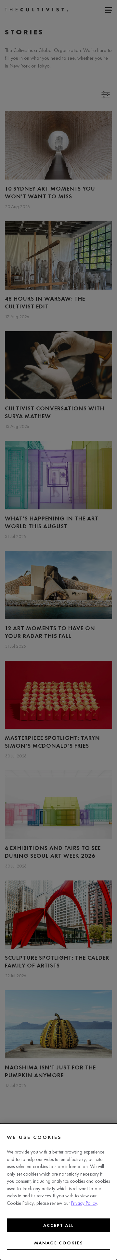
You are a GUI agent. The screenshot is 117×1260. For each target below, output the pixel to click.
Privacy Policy (84, 1203)
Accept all (58, 1225)
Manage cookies (58, 1243)
